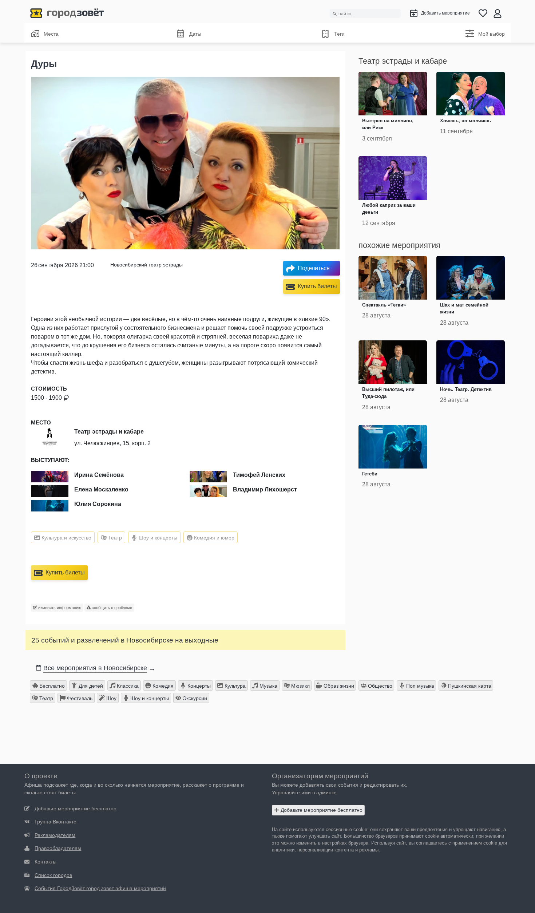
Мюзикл (300, 686)
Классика (127, 686)
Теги (339, 34)
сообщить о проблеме (111, 607)
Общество (379, 686)
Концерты (198, 686)
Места (51, 34)
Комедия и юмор (213, 538)
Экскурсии (194, 698)
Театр (114, 538)
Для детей (90, 686)
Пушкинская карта (469, 686)
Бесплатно (51, 686)
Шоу (110, 698)
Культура (234, 686)
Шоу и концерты (157, 538)
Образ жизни (338, 686)
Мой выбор (491, 34)
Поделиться (314, 268)
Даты (195, 34)
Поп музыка (419, 686)
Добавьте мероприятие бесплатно (320, 810)
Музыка (267, 686)
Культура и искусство (65, 538)
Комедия (162, 686)
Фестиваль (79, 698)
